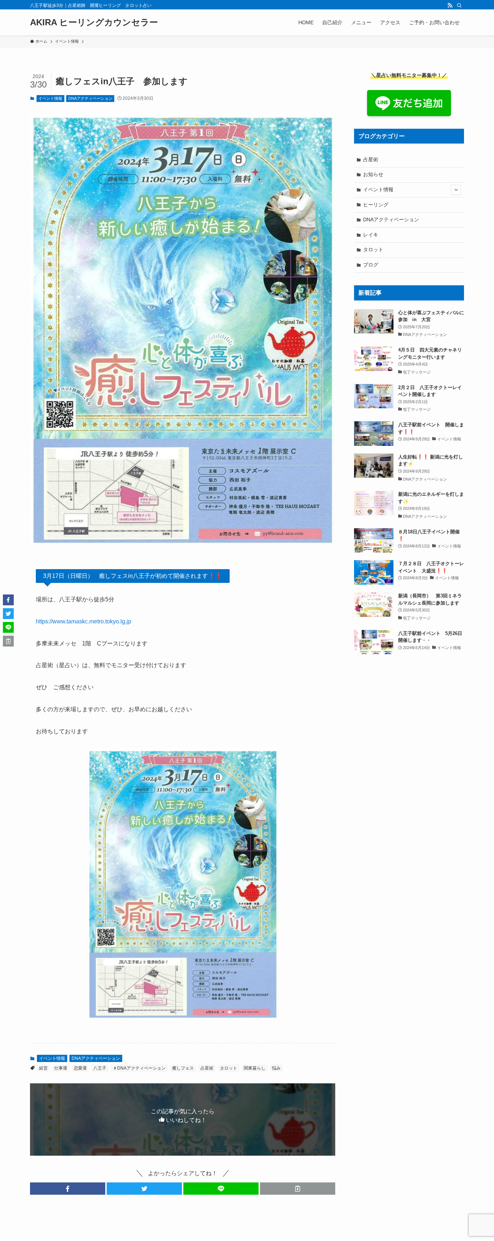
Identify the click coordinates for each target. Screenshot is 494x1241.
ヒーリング (375, 205)
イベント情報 (50, 98)
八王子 (99, 1068)
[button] (67, 1188)
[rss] (450, 5)
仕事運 (60, 1068)
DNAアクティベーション (90, 98)
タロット (228, 1068)
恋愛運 (80, 1068)
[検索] (459, 5)
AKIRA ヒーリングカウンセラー (94, 22)
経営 (43, 1068)
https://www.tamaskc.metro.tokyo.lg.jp (83, 621)
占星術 (206, 1068)
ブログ (370, 265)
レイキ (370, 235)
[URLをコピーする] (297, 1188)
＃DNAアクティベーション (139, 1068)
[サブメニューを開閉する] (456, 190)
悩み (276, 1068)
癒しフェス (183, 1068)
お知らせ (373, 174)
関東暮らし (254, 1068)
